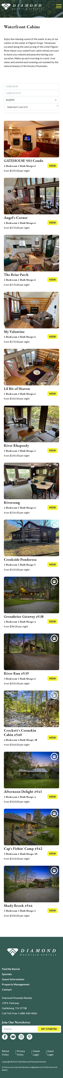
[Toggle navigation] (59, 6)
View (52, 165)
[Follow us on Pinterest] (29, 1037)
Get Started (49, 1029)
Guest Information (13, 979)
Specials (7, 974)
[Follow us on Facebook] (5, 1037)
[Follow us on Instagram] (21, 1037)
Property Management (16, 984)
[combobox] (31, 107)
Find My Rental (11, 968)
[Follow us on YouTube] (13, 1037)
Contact (7, 989)
